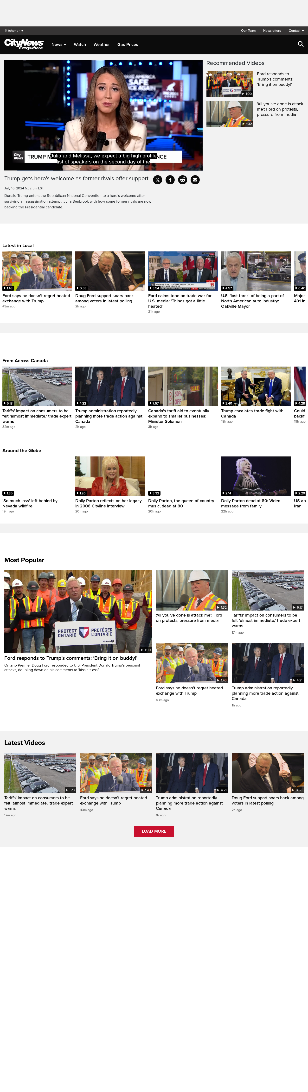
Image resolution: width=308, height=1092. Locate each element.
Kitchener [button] (12, 31)
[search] (301, 44)
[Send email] (195, 179)
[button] (294, 30)
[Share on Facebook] (170, 179)
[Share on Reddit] (182, 179)
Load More (154, 831)
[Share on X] (157, 179)
